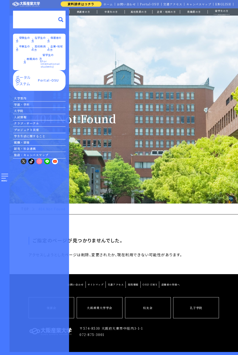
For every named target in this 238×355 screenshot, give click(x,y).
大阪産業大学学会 (99, 308)
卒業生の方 (111, 11)
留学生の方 (222, 12)
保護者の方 (83, 11)
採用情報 (133, 284)
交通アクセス (172, 4)
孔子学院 (196, 308)
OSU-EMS (149, 284)
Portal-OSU (149, 4)
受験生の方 (23, 39)
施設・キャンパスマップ (31, 155)
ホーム (108, 4)
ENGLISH (223, 4)
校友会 (148, 308)
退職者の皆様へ (170, 284)
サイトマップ (95, 284)
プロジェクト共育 (26, 130)
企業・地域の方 (166, 11)
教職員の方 (194, 11)
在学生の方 (38, 39)
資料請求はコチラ (81, 4)
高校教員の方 (139, 11)
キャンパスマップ (198, 4)
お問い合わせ (126, 4)
